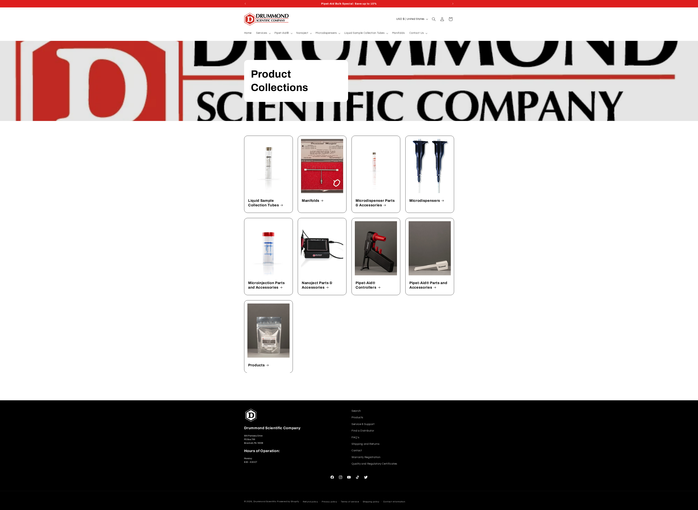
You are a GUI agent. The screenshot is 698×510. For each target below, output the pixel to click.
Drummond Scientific (264, 501)
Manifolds (310, 200)
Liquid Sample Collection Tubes (263, 203)
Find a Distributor (363, 430)
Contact (357, 450)
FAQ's (355, 437)
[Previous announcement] (245, 3)
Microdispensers (424, 200)
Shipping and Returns (366, 444)
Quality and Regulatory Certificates (374, 463)
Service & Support (363, 424)
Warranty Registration (366, 457)
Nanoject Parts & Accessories (317, 285)
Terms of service (350, 502)
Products (256, 365)
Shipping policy (371, 502)
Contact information (394, 502)
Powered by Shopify (288, 501)
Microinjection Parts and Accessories (266, 285)
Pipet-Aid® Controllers (366, 285)
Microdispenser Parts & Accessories (375, 203)
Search (356, 411)
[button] (263, 33)
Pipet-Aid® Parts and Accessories (428, 285)
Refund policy (310, 502)
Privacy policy (329, 502)
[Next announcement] (453, 3)
